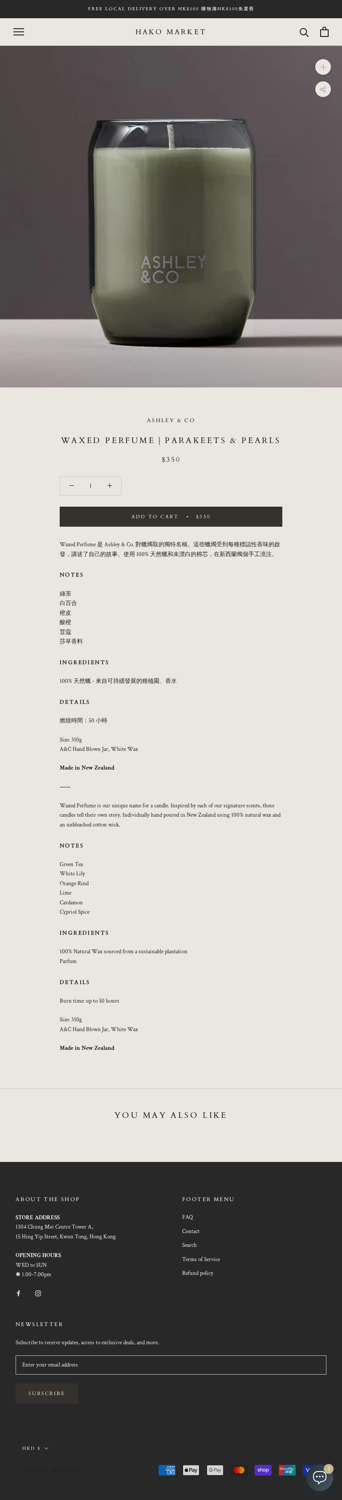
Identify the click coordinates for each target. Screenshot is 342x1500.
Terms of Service (201, 1259)
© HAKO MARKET (50, 1471)
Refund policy (197, 1273)
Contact (191, 1231)
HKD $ (31, 1448)
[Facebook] (18, 1293)
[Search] (304, 31)
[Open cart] (324, 32)
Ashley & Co (171, 420)
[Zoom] (323, 67)
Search (189, 1245)
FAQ (187, 1217)
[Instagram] (38, 1293)
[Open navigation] (18, 32)
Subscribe (46, 1393)
